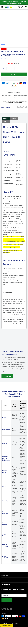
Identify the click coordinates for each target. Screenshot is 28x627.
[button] (25, 7)
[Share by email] (26, 107)
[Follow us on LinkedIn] (11, 609)
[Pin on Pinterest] (20, 107)
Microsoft (3, 58)
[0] (25, 7)
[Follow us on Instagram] (5, 609)
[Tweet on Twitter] (23, 107)
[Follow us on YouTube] (8, 609)
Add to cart (14, 74)
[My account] (22, 7)
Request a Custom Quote (14, 92)
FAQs (5, 121)
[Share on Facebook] (18, 107)
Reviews (14, 118)
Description (6, 118)
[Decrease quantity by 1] (8, 68)
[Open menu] (2, 7)
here (8, 252)
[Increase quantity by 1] (16, 68)
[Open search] (19, 7)
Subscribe (6, 600)
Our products (7, 376)
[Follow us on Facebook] (2, 609)
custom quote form (15, 513)
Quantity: (3, 68)
